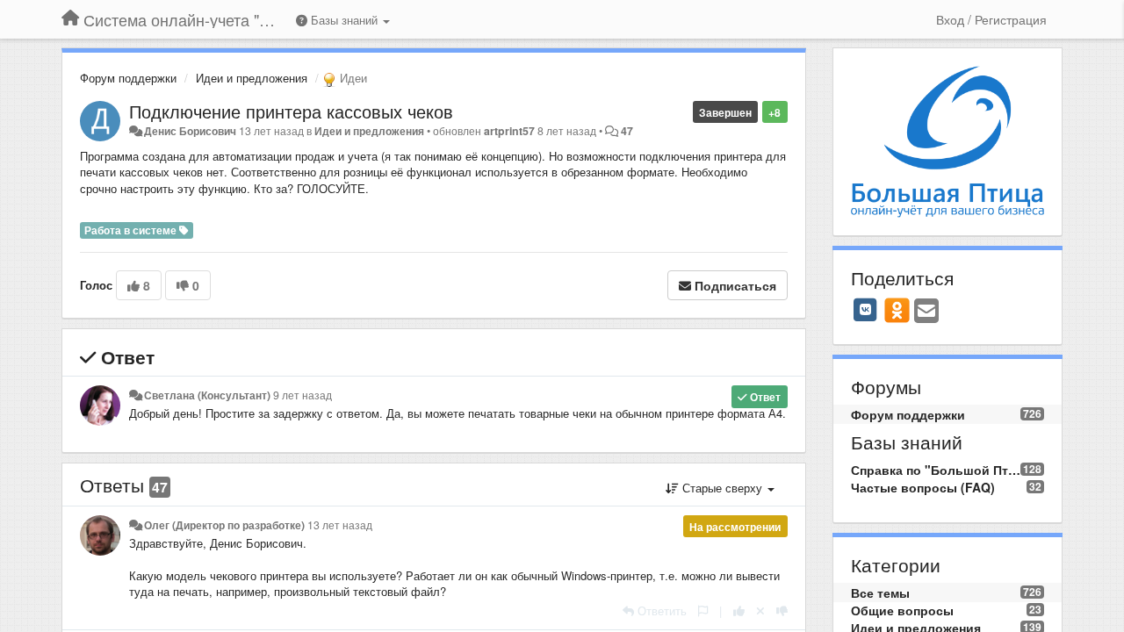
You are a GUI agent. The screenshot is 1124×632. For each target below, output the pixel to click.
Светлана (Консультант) (207, 395)
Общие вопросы (902, 610)
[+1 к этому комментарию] (739, 610)
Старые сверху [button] (722, 487)
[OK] (897, 310)
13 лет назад (339, 525)
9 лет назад (302, 395)
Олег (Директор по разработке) (224, 525)
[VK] (866, 310)
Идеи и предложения (251, 77)
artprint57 (509, 131)
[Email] (926, 312)
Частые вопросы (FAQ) (923, 487)
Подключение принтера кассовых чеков (291, 111)
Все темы (880, 592)
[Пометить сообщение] (703, 610)
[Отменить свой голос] (760, 610)
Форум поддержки (128, 77)
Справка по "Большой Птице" (936, 469)
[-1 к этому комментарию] (782, 610)
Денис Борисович (190, 131)
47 (627, 131)
